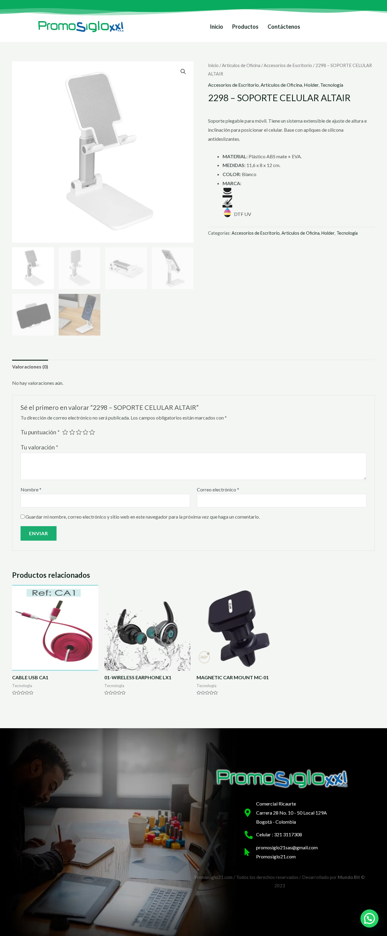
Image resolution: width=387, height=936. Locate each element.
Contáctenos (284, 26)
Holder (311, 85)
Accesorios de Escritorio (288, 65)
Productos (245, 26)
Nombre (31, 489)
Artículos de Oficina (241, 65)
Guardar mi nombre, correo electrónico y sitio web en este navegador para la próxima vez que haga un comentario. (142, 516)
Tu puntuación (40, 432)
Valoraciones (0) (30, 366)
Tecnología (331, 85)
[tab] (30, 367)
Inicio (216, 26)
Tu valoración (39, 447)
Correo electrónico (218, 489)
